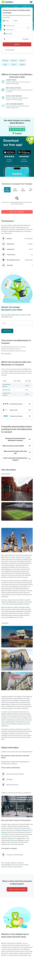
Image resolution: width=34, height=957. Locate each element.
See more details (6, 353)
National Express (10, 611)
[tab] (7, 22)
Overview (14, 60)
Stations (22, 64)
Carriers (22, 60)
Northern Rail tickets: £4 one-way (10, 349)
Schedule (5, 60)
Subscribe (7, 331)
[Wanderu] (7, 2)
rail (4, 611)
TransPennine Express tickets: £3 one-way (13, 351)
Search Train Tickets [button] (17, 889)
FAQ (5, 64)
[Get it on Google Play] (24, 152)
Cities (13, 64)
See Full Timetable (17, 212)
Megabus (20, 611)
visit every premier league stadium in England (16, 604)
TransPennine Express (22, 830)
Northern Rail (6, 390)
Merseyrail (4, 832)
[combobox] (17, 26)
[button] (31, 2)
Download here (17, 866)
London (11, 830)
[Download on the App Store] (9, 152)
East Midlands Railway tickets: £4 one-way (13, 347)
